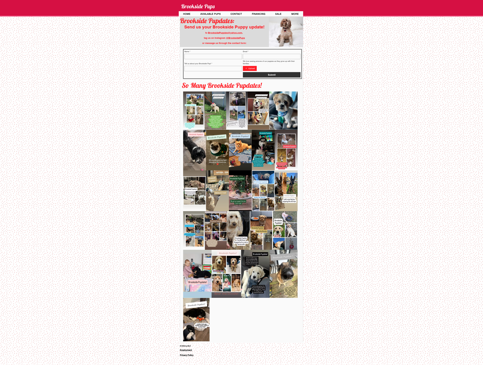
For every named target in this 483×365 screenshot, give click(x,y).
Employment (186, 350)
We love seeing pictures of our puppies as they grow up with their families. (269, 62)
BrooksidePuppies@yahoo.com (225, 32)
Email (245, 51)
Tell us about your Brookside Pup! (198, 64)
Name (187, 51)
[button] (278, 14)
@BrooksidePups (235, 38)
